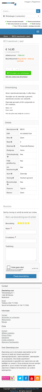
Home (6, 36)
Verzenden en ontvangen (10, 317)
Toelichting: (10, 246)
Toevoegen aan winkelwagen (19, 73)
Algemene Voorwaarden (10, 342)
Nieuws (4, 322)
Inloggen (28, 2)
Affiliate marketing (8, 333)
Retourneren (6, 319)
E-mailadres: (10, 237)
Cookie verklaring (8, 340)
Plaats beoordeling (21, 276)
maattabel (27, 113)
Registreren (36, 2)
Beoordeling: (10, 223)
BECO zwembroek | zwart (21, 36)
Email (4, 300)
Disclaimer (5, 337)
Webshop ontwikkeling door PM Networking (24, 389)
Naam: (8, 228)
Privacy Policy (6, 335)
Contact (4, 315)
